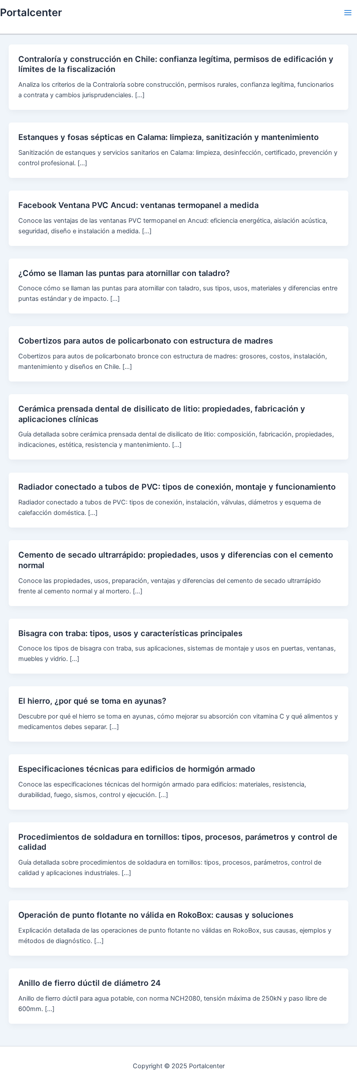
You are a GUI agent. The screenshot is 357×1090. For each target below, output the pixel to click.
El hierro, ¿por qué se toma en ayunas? (92, 700)
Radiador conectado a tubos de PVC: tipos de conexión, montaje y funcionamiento (177, 486)
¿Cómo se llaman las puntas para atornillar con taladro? (124, 273)
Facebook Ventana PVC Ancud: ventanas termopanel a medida (138, 205)
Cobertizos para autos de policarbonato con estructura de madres (145, 340)
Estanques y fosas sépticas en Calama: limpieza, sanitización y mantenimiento (168, 137)
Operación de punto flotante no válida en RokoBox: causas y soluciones (155, 915)
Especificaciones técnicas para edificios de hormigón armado (136, 768)
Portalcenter (31, 12)
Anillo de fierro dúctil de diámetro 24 (89, 983)
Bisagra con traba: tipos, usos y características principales (130, 633)
